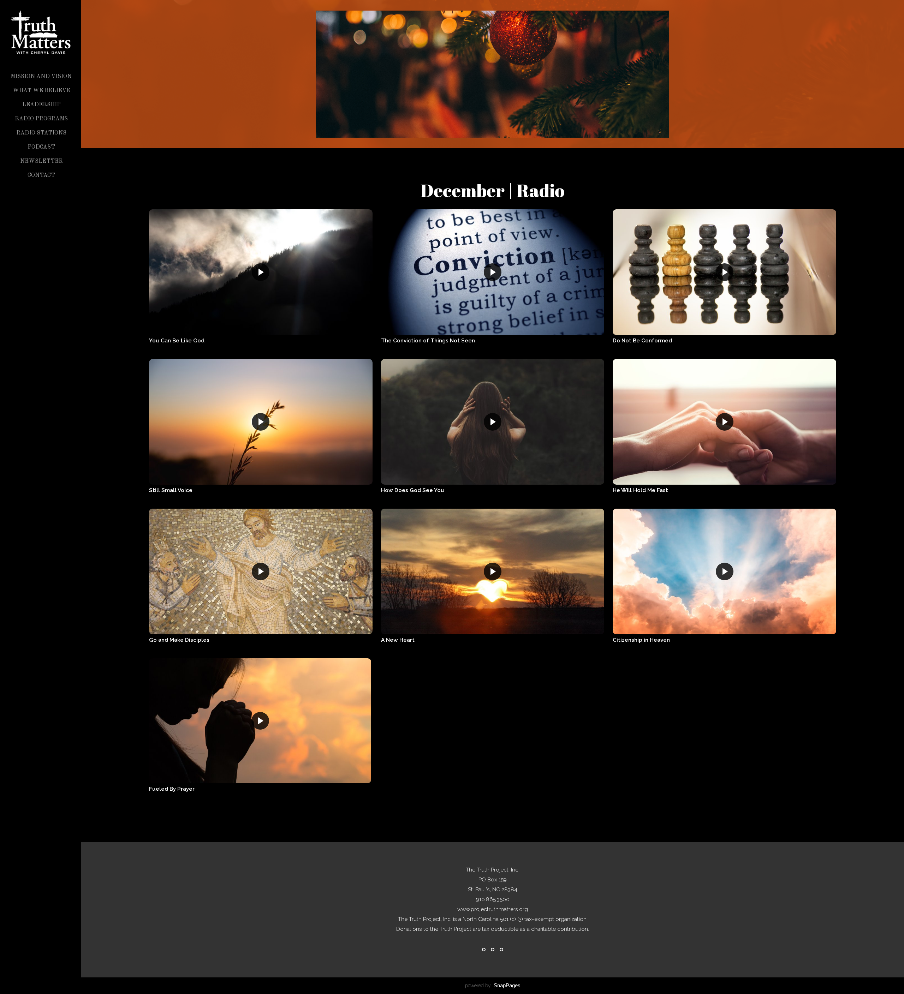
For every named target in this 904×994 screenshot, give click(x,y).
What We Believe (41, 91)
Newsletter (41, 161)
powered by (493, 985)
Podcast (41, 147)
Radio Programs (41, 119)
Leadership (41, 105)
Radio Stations (41, 133)
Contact (41, 175)
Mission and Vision (41, 76)
